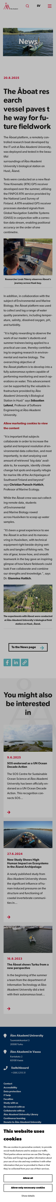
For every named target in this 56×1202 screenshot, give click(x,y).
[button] (24, 662)
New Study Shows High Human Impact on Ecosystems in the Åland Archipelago (27, 863)
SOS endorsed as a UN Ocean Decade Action (27, 765)
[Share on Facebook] (7, 662)
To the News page (23, 647)
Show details (28, 1196)
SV (38, 6)
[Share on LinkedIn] (16, 662)
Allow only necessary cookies (28, 1188)
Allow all (28, 1178)
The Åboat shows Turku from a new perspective (28, 966)
